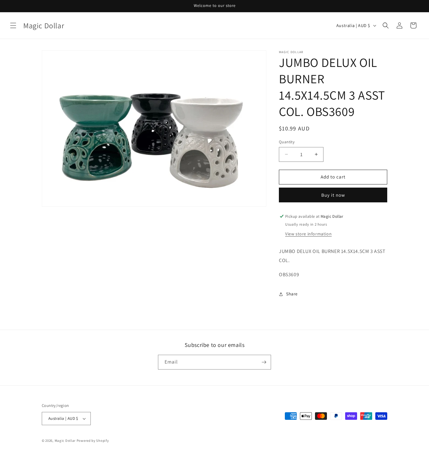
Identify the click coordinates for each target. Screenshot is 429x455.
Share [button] (292, 294)
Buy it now (333, 195)
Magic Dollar (65, 440)
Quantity (287, 142)
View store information (308, 234)
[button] (13, 25)
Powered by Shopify (93, 440)
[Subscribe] (264, 362)
